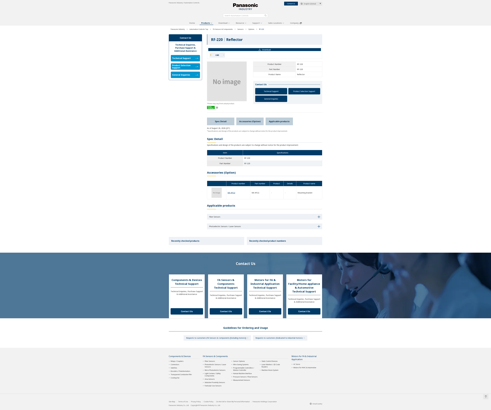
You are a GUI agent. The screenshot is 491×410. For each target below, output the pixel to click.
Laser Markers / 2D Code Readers (271, 365)
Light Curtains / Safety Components (213, 374)
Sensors (240, 29)
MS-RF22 (231, 193)
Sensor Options (239, 361)
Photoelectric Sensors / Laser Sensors (215, 365)
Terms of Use (183, 401)
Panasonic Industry (178, 29)
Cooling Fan (175, 378)
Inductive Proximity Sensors (215, 382)
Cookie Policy (208, 401)
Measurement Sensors (241, 380)
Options (251, 29)
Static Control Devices (270, 361)
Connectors (175, 364)
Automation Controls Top (198, 29)
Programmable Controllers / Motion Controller (243, 369)
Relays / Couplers (177, 361)
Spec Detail (221, 121)
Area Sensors (210, 379)
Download (222, 23)
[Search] (265, 15)
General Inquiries (271, 99)
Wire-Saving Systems (241, 364)
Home (192, 23)
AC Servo (296, 364)
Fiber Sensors (210, 361)
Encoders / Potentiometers (180, 371)
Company (294, 23)
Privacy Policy (196, 401)
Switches (174, 368)
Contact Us (291, 3)
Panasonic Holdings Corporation (265, 401)
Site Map (172, 401)
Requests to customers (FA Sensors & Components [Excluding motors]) (216, 338)
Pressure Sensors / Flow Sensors (245, 377)
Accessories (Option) (250, 121)
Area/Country (317, 404)
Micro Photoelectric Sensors (215, 370)
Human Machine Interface (242, 373)
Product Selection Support (304, 91)
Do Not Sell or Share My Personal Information (233, 401)
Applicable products (279, 121)
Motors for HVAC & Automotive (304, 368)
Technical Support (271, 91)
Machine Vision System (270, 370)
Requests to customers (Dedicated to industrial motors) (279, 338)
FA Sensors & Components (223, 29)
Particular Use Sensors (213, 386)
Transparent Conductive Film (181, 374)
